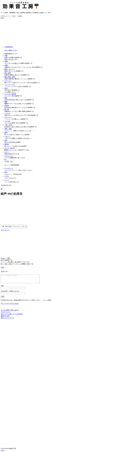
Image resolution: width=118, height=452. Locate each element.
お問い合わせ (14, 310)
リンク (8, 312)
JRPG (6, 88)
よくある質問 (5, 310)
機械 (5, 101)
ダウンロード (5, 230)
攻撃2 (6, 61)
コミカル (7, 121)
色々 (5, 159)
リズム (6, 176)
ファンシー (8, 117)
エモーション (8, 156)
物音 (5, 98)
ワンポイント (8, 168)
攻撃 (5, 55)
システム (7, 113)
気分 (5, 172)
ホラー (6, 152)
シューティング (9, 84)
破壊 (5, 132)
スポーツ (7, 136)
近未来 (6, 105)
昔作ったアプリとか (7, 318)
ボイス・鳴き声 (9, 148)
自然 (5, 140)
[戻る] (3, 267)
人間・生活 (8, 125)
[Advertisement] (56, 32)
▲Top (3, 450)
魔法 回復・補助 (9, 77)
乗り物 (6, 109)
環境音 (6, 144)
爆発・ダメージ (9, 69)
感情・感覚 (8, 129)
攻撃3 (6, 65)
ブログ (3, 312)
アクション (8, 81)
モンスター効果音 (10, 94)
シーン (6, 180)
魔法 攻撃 (7, 73)
